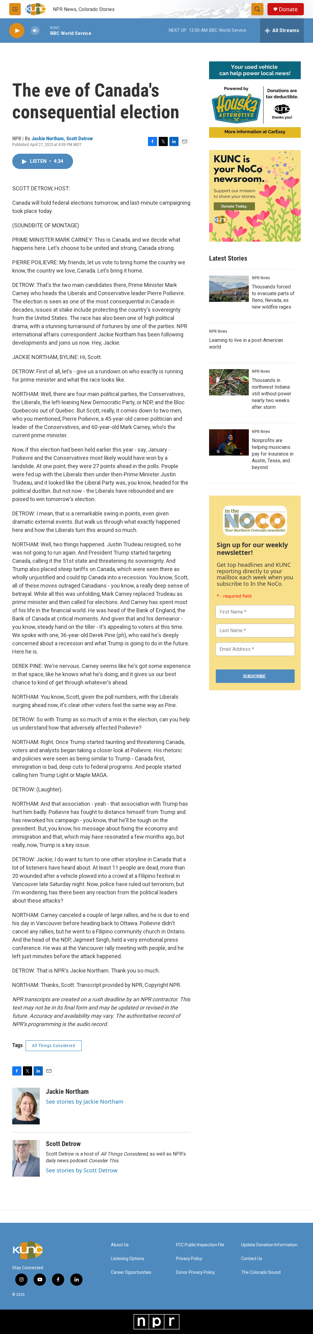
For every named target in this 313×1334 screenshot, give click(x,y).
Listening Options (127, 1258)
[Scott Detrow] (26, 1158)
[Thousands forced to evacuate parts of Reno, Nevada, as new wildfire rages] (229, 289)
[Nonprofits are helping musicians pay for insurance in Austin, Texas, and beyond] (229, 442)
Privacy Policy (189, 1258)
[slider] (45, 30)
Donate (288, 9)
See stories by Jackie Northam (84, 1101)
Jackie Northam (47, 138)
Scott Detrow (79, 138)
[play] (17, 30)
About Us (120, 1245)
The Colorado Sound (261, 1272)
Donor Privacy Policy (195, 1272)
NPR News (261, 277)
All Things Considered (53, 1045)
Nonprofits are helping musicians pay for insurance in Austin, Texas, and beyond (272, 454)
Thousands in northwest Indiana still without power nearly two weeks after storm (271, 393)
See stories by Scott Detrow (81, 1170)
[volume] (35, 31)
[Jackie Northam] (26, 1106)
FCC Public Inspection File (200, 1245)
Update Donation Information (269, 1245)
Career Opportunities (131, 1272)
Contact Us (251, 1258)
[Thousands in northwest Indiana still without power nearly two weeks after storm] (229, 382)
